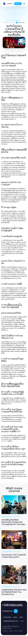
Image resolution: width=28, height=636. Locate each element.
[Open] (24, 3)
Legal (20, 631)
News (15, 617)
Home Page (7, 617)
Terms (16, 631)
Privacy (11, 631)
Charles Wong (21, 22)
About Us (5, 631)
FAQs (21, 617)
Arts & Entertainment (13, 20)
